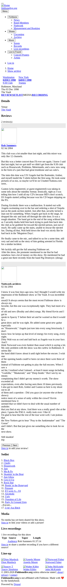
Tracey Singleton (9, 569)
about (60, 572)
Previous (6, 445)
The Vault (6, 109)
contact (13, 575)
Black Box (9, 460)
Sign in (4, 448)
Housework (9, 466)
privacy (5, 575)
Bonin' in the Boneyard (16, 485)
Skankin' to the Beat (14, 474)
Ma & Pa (8, 471)
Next (15, 445)
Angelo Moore (30, 562)
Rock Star (9, 482)
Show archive (14, 71)
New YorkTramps (25, 80)
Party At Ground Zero (16, 502)
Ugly (7, 496)
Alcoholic (9, 493)
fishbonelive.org (9, 8)
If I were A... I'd (13, 491)
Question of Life (13, 499)
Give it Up (9, 479)
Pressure (9, 488)
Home (10, 68)
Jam (6, 468)
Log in (10, 63)
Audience (12, 541)
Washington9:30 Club (9, 80)
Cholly (7, 463)
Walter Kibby (29, 569)
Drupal (17, 584)
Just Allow (9, 477)
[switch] (2, 3)
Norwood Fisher (53, 562)
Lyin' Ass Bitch (12, 507)
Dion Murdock (8, 562)
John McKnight (53, 569)
